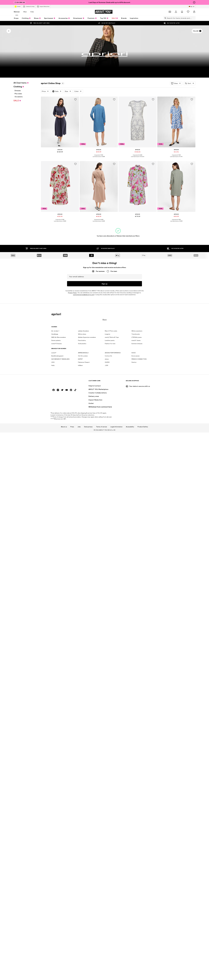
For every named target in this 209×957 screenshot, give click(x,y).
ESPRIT (80, 359)
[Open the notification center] (182, 12)
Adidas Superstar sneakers (87, 337)
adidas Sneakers (83, 331)
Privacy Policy (72, 292)
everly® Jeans (136, 340)
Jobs (79, 427)
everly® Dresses (56, 343)
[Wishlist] (188, 11)
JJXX (106, 365)
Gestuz (133, 362)
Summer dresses (136, 343)
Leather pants (110, 340)
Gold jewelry (82, 343)
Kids (32, 12)
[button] (176, 83)
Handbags (54, 334)
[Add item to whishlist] (75, 99)
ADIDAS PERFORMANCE (113, 353)
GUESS (107, 362)
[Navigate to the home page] (63, 381)
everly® (53, 353)
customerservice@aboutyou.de (83, 294)
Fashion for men (110, 343)
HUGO (133, 353)
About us (64, 427)
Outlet (18, 6)
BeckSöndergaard (57, 356)
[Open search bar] (164, 18)
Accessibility (130, 427)
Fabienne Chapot (84, 362)
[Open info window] (194, 2)
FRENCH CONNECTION (139, 359)
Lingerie (107, 334)
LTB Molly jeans (136, 337)
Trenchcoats (135, 334)
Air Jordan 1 (55, 331)
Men (25, 12)
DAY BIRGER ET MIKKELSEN (60, 359)
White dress (82, 334)
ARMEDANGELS (83, 353)
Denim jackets (56, 340)
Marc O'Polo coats (111, 331)
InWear (80, 365)
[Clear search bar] (194, 18)
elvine (107, 359)
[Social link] (53, 390)
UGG (53, 362)
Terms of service (101, 427)
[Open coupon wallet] (170, 11)
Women (17, 12)
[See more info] (60, 155)
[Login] (176, 11)
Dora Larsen (135, 356)
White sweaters (136, 331)
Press (72, 427)
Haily (53, 365)
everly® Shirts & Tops (112, 337)
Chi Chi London (83, 356)
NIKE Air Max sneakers (58, 337)
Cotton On (108, 356)
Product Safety (143, 427)
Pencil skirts (82, 340)
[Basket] (194, 11)
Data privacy (88, 427)
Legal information (116, 427)
